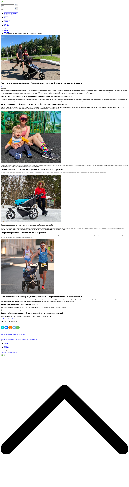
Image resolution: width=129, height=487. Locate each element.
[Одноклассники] (10, 327)
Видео (5, 26)
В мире (5, 18)
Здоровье (6, 24)
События (6, 16)
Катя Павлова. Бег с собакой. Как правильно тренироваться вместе (18, 318)
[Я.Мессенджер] (2, 327)
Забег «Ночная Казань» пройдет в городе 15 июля (13, 334)
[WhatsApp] (18, 327)
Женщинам (6, 21)
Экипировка (7, 22)
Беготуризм (6, 25)
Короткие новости (8, 14)
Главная (6, 30)
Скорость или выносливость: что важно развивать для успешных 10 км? (19, 339)
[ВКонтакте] (6, 327)
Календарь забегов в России (11, 12)
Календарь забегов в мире (10, 13)
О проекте (6, 344)
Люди (5, 17)
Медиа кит (6, 346)
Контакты (6, 347)
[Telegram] (14, 327)
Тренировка (7, 20)
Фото (5, 28)
